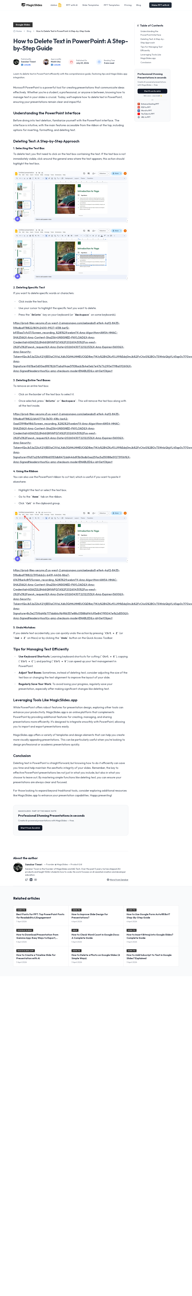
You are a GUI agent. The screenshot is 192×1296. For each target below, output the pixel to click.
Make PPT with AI (160, 5)
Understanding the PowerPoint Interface (151, 33)
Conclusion (146, 62)
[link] (63, 31)
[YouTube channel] (35, 879)
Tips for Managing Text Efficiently (151, 48)
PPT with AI (72, 5)
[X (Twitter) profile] (26, 879)
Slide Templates (90, 5)
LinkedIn (27, 65)
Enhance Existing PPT (148, 104)
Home (19, 31)
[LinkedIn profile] (31, 879)
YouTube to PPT (147, 114)
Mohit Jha (55, 61)
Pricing (128, 5)
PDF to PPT (144, 107)
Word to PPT (145, 110)
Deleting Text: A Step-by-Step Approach (152, 41)
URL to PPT (145, 117)
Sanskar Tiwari (28, 61)
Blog (138, 5)
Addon (54, 5)
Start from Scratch (30, 828)
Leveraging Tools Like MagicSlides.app (151, 56)
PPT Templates (112, 5)
